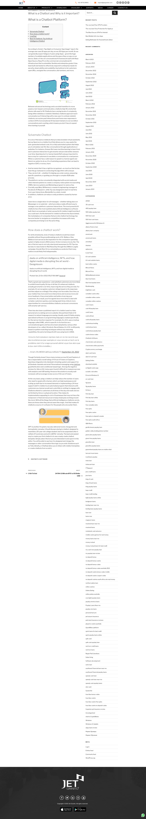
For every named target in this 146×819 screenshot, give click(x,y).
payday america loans (92, 601)
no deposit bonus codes (93, 564)
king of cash (89, 479)
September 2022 (91, 81)
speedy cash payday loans (94, 683)
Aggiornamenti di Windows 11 (95, 223)
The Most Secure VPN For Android (96, 32)
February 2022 (90, 104)
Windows (89, 720)
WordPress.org (90, 758)
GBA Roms (89, 423)
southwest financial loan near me (96, 668)
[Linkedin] (123, 2)
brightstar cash (90, 290)
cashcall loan (90, 316)
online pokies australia (93, 594)
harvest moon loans (92, 453)
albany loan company (92, 230)
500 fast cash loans (92, 219)
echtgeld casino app (92, 368)
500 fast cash (90, 216)
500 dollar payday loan (93, 212)
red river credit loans (92, 646)
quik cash (89, 639)
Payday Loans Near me (93, 605)
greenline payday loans (93, 446)
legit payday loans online (93, 498)
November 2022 (91, 74)
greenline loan (90, 442)
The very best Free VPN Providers (96, 25)
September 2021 (91, 122)
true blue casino (91, 698)
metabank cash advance (93, 531)
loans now (89, 516)
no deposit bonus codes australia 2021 (98, 568)
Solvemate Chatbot (37, 31)
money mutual (90, 542)
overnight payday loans (93, 598)
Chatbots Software (39, 459)
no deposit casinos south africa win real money (100, 579)
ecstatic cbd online (92, 371)
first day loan (90, 394)
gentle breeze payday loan (94, 427)
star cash (88, 687)
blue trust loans (90, 279)
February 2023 (90, 63)
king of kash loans (91, 483)
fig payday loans (91, 386)
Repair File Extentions (92, 653)
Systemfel (89, 690)
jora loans (89, 475)
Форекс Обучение (91, 735)
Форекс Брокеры (91, 731)
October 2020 (90, 163)
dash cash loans (91, 353)
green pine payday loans (93, 434)
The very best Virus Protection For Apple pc (99, 28)
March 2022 (89, 100)
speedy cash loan (91, 676)
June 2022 (89, 93)
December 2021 (91, 111)
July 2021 (89, 130)
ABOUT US (31, 8)
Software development (93, 661)
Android (88, 245)
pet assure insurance (92, 616)
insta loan (89, 460)
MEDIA (100, 8)
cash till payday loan (92, 308)
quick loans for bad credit (94, 631)
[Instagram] (126, 2)
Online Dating (90, 590)
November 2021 (91, 115)
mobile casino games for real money (97, 535)
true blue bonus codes (93, 694)
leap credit (89, 490)
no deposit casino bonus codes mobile (98, 572)
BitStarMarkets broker (93, 275)
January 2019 (90, 189)
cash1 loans (89, 312)
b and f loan (89, 253)
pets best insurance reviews (94, 620)
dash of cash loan (91, 357)
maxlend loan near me (93, 524)
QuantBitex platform (92, 627)
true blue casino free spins (94, 702)
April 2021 (89, 141)
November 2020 (91, 159)
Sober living (89, 657)
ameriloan (89, 242)
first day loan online (92, 397)
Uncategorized (90, 713)
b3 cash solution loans (93, 260)
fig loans (88, 383)
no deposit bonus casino (93, 561)
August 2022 (90, 85)
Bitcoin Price (90, 271)
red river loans (90, 650)
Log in (87, 747)
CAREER (110, 8)
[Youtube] (128, 2)
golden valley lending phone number (97, 431)
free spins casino (91, 412)
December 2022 (91, 70)
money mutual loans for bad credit (96, 546)
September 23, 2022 (70, 352)
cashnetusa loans (91, 327)
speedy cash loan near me (94, 679)
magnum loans (90, 520)
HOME (20, 8)
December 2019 (91, 182)
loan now (88, 512)
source (62, 276)
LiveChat (33, 36)
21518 (88, 201)
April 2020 (89, 178)
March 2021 (89, 144)
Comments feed (91, 754)
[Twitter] (120, 2)
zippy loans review (91, 728)
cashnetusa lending (92, 323)
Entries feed (89, 750)
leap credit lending (91, 494)
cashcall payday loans (92, 319)
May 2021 (89, 137)
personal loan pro (91, 613)
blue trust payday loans (93, 282)
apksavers (89, 249)
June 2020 (89, 174)
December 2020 (91, 156)
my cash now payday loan (94, 549)
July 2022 (89, 89)
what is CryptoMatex (92, 716)
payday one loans (91, 609)
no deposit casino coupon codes (96, 575)
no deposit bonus (91, 557)
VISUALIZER (75, 8)
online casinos (90, 587)
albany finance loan (92, 227)
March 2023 (90, 59)
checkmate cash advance (94, 342)
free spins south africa (93, 420)
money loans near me (92, 538)
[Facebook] (118, 2)
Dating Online (90, 360)
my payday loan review (93, 553)
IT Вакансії (89, 468)
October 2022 (90, 78)
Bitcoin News (90, 268)
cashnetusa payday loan (93, 331)
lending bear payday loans (94, 509)
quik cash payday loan (93, 642)
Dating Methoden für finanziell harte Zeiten (99, 40)
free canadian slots (92, 405)
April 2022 (89, 96)
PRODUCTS (46, 8)
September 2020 (91, 167)
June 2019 (89, 185)
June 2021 (89, 133)
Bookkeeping (90, 286)
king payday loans (91, 486)
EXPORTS (89, 8)
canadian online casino (93, 297)
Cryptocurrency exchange (94, 349)
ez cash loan (89, 379)
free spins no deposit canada (95, 416)
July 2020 (89, 170)
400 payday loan (91, 208)
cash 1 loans (89, 305)
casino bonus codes (92, 334)
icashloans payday (91, 457)
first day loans (90, 401)
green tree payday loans (93, 438)
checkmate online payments (95, 345)
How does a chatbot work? (39, 34)
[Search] (115, 13)
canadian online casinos (93, 301)
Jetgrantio (50, 10)
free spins (89, 409)
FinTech (88, 390)
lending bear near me (92, 505)
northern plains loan (92, 583)
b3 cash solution (91, 256)
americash (89, 234)
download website (91, 364)
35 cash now (90, 204)
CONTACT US (123, 8)
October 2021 (90, 119)
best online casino (91, 264)
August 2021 (90, 126)
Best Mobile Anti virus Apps (94, 36)
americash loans (91, 238)
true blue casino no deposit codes (96, 705)
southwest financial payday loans (96, 672)
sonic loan (89, 664)
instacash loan (90, 464)
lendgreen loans (91, 501)
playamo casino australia (93, 624)
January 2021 (90, 152)
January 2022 (90, 107)
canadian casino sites (92, 293)
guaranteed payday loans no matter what (99, 449)
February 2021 (90, 148)
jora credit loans (91, 472)
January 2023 (90, 67)
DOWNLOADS (62, 8)
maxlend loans (90, 527)
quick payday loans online (94, 635)
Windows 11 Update (92, 724)
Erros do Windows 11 (92, 375)
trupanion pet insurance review (95, 709)
